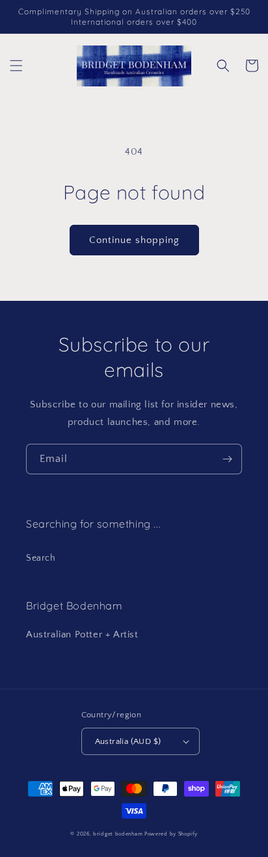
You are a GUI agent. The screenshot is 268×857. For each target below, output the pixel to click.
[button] (16, 65)
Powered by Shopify (171, 834)
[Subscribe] (227, 459)
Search (41, 558)
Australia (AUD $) (128, 741)
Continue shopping (134, 240)
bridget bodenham (117, 834)
